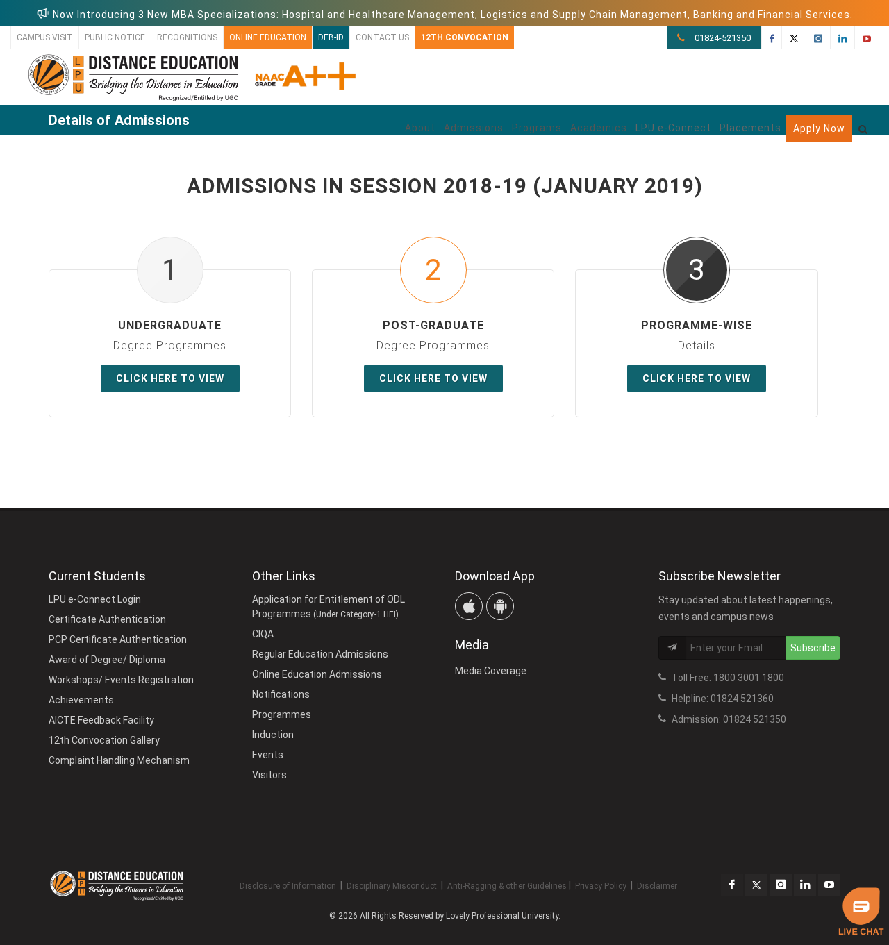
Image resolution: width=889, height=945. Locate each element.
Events (267, 754)
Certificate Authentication (107, 619)
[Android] (500, 606)
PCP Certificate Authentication (118, 639)
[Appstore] (469, 606)
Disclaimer (657, 886)
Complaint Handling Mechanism (119, 760)
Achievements (81, 699)
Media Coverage (490, 670)
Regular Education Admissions (320, 654)
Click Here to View (170, 378)
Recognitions (187, 37)
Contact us (382, 37)
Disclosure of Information (288, 886)
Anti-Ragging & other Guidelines (507, 886)
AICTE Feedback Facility (101, 720)
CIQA (263, 633)
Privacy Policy (600, 886)
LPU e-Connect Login (95, 599)
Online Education (267, 37)
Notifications (281, 694)
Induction (273, 734)
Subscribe (813, 647)
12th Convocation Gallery (104, 740)
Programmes (281, 714)
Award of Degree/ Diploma (107, 659)
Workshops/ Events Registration (121, 679)
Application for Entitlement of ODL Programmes (328, 606)
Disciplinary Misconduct (392, 886)
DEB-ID (331, 37)
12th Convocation (464, 37)
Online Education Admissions (317, 674)
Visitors (269, 774)
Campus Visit (45, 37)
